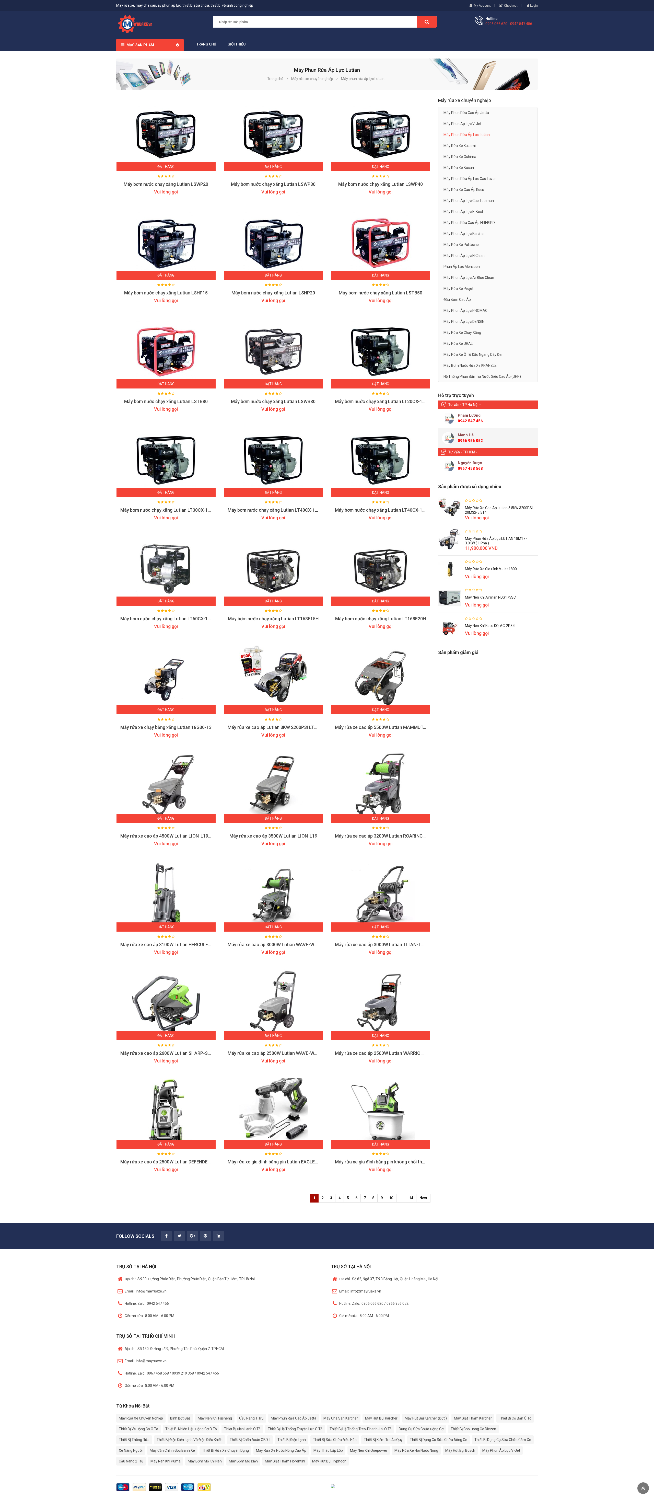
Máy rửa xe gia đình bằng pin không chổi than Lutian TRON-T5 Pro (402, 1161)
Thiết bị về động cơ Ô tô (138, 1429)
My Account (482, 5)
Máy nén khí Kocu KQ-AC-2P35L (490, 626)
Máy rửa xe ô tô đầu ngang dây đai (472, 354)
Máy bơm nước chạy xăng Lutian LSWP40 (380, 184)
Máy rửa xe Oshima (459, 157)
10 (391, 1198)
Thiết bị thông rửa (134, 1440)
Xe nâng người (131, 1450)
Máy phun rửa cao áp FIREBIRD (469, 223)
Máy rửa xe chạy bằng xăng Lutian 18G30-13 (166, 727)
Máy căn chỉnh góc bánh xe (172, 1450)
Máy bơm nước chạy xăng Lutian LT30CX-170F (167, 510)
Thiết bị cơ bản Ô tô (515, 1418)
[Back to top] (643, 1488)
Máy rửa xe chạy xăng (462, 332)
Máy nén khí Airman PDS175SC (490, 597)
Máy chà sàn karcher (340, 1418)
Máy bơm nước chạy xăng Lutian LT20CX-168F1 (384, 401)
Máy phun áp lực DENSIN (463, 321)
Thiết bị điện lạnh (291, 1440)
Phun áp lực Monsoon (461, 267)
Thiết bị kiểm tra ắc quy (383, 1440)
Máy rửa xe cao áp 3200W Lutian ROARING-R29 (383, 836)
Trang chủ (206, 44)
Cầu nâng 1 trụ (251, 1418)
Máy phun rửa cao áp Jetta (466, 113)
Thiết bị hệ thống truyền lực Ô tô (295, 1429)
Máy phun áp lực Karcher (464, 234)
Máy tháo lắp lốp (328, 1450)
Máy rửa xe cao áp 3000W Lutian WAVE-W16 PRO (278, 944)
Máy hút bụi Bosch (460, 1450)
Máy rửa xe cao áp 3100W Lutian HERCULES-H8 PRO (174, 944)
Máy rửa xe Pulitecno (461, 245)
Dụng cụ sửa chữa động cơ (421, 1429)
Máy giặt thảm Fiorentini (285, 1461)
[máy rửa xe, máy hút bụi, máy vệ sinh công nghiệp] (137, 23)
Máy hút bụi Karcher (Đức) (426, 1418)
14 (411, 1198)
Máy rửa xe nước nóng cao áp (281, 1450)
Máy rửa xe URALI (458, 343)
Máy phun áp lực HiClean (464, 256)
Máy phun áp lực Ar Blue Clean (468, 278)
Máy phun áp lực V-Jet (462, 124)
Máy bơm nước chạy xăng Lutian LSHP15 (166, 292)
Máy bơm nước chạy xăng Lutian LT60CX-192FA (169, 618)
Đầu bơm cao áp (457, 299)
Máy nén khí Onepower (368, 1450)
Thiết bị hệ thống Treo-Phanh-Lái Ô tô (361, 1429)
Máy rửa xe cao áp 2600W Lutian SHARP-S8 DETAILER (176, 1053)
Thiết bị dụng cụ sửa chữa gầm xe (502, 1440)
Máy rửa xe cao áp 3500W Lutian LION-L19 (273, 836)
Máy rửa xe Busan (458, 168)
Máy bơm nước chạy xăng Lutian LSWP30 (273, 184)
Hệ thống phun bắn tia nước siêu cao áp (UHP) (482, 376)
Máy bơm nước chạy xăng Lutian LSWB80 (273, 401)
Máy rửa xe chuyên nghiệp (141, 1418)
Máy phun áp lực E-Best (463, 212)
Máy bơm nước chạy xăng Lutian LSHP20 (273, 292)
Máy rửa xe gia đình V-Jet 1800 (491, 569)
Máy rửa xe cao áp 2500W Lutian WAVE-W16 (273, 1053)
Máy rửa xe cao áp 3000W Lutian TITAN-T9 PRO (384, 944)
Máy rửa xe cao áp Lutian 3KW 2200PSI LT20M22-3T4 (283, 727)
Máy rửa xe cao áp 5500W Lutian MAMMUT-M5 (383, 727)
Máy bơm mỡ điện (243, 1461)
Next (423, 1198)
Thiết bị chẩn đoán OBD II (250, 1440)
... (401, 1198)
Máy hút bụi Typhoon (329, 1461)
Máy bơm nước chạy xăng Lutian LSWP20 (166, 184)
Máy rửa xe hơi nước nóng (416, 1450)
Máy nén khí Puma (165, 1461)
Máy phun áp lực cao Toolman (468, 201)
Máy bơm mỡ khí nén (205, 1461)
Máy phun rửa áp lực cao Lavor (469, 179)
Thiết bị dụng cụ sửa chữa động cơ (438, 1440)
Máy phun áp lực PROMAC (465, 310)
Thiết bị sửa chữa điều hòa (335, 1440)
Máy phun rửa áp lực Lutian (466, 135)
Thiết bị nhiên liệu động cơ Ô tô (191, 1429)
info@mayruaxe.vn (146, 1291)
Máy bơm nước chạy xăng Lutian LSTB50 (380, 292)
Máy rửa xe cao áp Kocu (463, 190)
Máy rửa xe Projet (458, 289)
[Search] (427, 22)
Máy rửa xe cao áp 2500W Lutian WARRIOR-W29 (384, 1053)
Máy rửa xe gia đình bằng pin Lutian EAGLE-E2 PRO (280, 1161)
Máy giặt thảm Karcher (473, 1418)
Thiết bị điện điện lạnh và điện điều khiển (190, 1440)
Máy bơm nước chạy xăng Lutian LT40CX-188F (382, 510)
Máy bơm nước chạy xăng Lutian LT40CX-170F (275, 510)
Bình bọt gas (180, 1418)
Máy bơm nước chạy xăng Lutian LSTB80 (166, 401)
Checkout (511, 5)
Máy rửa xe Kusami (459, 146)
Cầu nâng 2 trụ (131, 1461)
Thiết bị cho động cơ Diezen (473, 1429)
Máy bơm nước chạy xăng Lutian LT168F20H (380, 618)
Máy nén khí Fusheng (215, 1418)
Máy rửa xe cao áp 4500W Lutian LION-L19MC (167, 836)
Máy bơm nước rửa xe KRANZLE (470, 365)
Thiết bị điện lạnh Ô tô (242, 1429)
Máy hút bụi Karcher (381, 1418)
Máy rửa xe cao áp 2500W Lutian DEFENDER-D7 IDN (173, 1161)
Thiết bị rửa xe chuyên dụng (225, 1450)
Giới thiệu (237, 44)
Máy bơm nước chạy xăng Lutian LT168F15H (273, 618)
